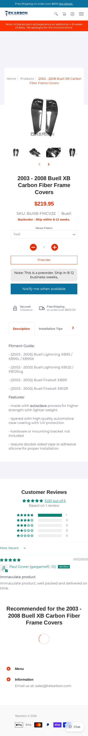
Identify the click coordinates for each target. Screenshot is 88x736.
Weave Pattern (44, 228)
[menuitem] (56, 13)
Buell (66, 213)
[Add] (54, 247)
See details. (66, 3)
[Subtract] (33, 247)
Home (11, 79)
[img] (10, 560)
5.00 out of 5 (55, 501)
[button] (56, 13)
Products (27, 79)
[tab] (21, 328)
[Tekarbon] (16, 13)
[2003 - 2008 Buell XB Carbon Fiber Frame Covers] (16, 152)
